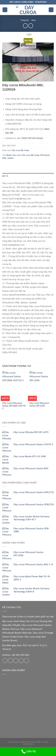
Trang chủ (24, 20)
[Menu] (5, 9)
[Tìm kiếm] (51, 9)
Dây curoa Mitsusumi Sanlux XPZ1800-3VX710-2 (14, 406)
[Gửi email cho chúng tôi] (10, 660)
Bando (9, 155)
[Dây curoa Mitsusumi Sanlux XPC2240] (41, 385)
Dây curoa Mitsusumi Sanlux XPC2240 (39, 404)
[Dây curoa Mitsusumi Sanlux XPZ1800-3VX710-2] (14, 385)
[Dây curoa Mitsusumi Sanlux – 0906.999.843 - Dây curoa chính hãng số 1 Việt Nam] (28, 10)
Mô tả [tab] (5, 176)
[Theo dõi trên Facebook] (5, 660)
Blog (45, 742)
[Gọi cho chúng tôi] (15, 660)
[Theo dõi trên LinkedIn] (26, 660)
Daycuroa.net (9, 616)
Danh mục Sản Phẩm (30, 742)
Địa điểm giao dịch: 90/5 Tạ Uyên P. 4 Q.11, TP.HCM (24, 647)
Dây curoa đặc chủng (20, 150)
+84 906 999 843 (20, 655)
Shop (33, 20)
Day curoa (17, 155)
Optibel (10, 158)
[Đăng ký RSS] (21, 660)
